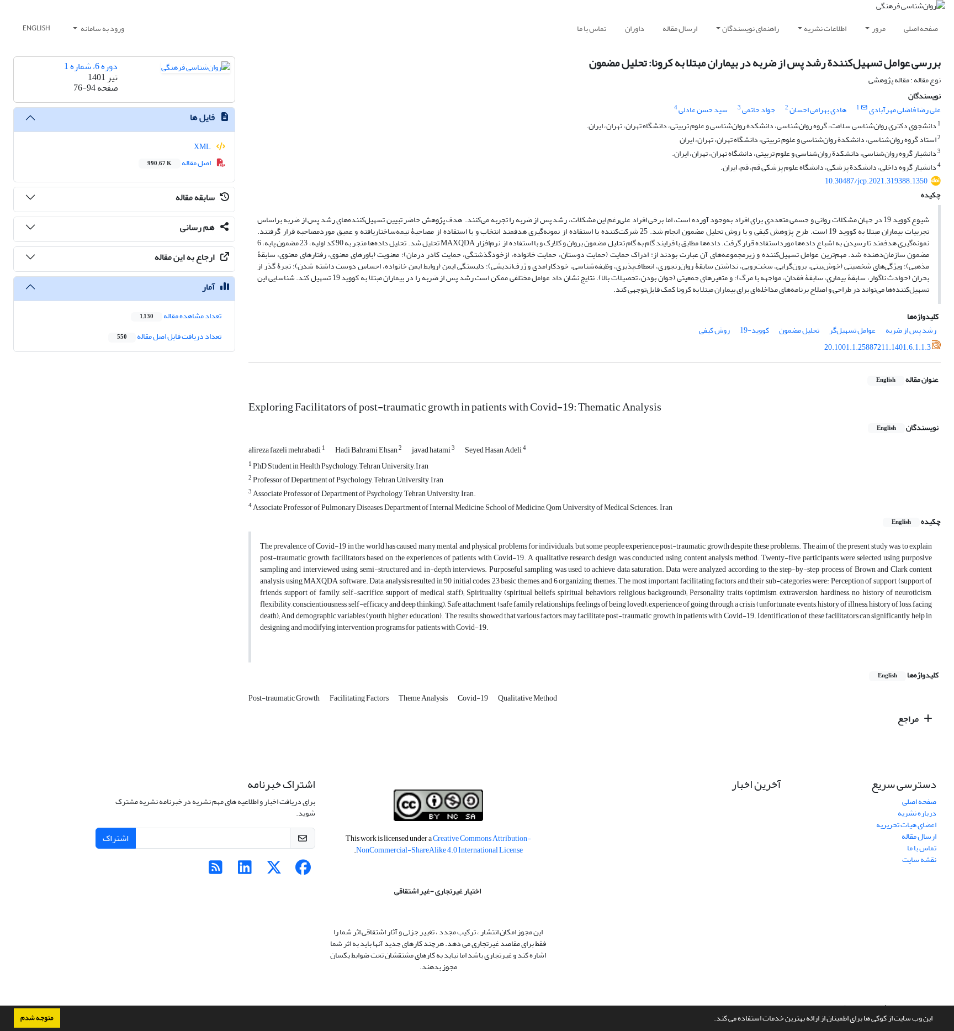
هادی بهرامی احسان (817, 109)
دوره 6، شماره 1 (91, 66)
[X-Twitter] (274, 870)
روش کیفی (714, 330)
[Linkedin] (245, 870)
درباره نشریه (917, 813)
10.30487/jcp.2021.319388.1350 (876, 180)
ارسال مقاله (679, 28)
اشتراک (116, 838)
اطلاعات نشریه (825, 28)
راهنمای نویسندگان (750, 28)
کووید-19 (754, 330)
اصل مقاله (179, 162)
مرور (879, 28)
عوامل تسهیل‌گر (852, 330)
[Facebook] (303, 870)
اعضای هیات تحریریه (906, 824)
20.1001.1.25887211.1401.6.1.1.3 (877, 347)
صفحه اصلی (921, 28)
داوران (634, 28)
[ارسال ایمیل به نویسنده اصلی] (864, 107)
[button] (711, 1019)
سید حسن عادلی (703, 109)
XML (203, 146)
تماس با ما (591, 28)
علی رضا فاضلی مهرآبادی (905, 109)
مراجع (909, 719)
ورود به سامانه (102, 28)
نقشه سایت (919, 859)
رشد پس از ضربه (911, 330)
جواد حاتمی (758, 109)
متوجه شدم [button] (37, 1017)
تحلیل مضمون (799, 330)
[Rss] (215, 870)
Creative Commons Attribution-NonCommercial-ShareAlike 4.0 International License (443, 844)
